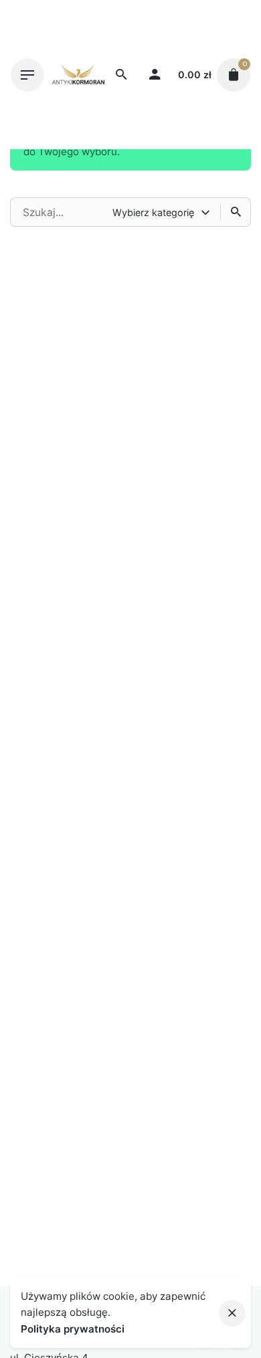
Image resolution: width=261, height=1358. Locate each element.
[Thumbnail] (78, 74)
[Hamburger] (27, 75)
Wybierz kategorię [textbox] (153, 212)
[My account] (154, 75)
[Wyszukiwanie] (235, 212)
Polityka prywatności (72, 1329)
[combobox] (162, 212)
